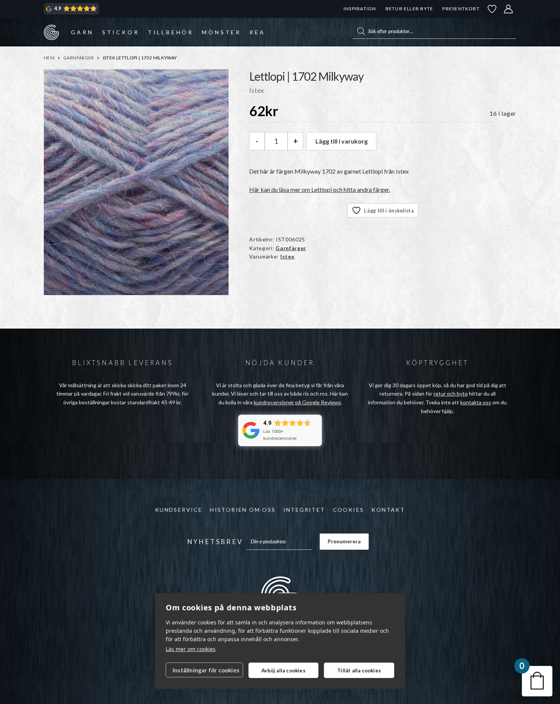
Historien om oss (242, 509)
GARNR (51, 32)
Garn (82, 32)
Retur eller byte (410, 8)
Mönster (221, 32)
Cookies (348, 509)
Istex (287, 256)
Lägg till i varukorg (341, 141)
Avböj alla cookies (283, 670)
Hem (49, 58)
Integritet (304, 509)
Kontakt (388, 509)
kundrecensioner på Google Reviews (297, 402)
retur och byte (451, 393)
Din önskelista (492, 9)
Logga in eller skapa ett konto (508, 9)
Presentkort (460, 8)
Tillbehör (171, 32)
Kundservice (178, 509)
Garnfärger (78, 58)
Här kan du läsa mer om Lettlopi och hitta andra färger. (319, 189)
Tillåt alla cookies (359, 670)
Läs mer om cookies (191, 649)
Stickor (120, 32)
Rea (257, 32)
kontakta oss (475, 402)
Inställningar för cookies (206, 670)
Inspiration (360, 8)
